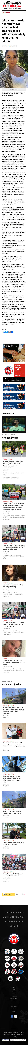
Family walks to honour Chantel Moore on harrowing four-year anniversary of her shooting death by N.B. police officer (13, 506)
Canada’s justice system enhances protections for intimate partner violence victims (11, 779)
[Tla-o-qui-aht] (7, 972)
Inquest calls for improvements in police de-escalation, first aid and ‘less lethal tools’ (13, 547)
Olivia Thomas (6, 880)
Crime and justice (11, 684)
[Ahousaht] (7, 952)
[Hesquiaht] (7, 959)
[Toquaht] (14, 972)
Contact (14, 1011)
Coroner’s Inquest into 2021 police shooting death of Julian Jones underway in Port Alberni (13, 745)
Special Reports (14, 998)
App (16, 1037)
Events (14, 994)
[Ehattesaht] (21, 952)
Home (14, 987)
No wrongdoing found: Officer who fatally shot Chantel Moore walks (13, 662)
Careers (14, 991)
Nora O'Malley (6, 469)
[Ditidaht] (14, 952)
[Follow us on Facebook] (12, 1016)
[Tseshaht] (21, 972)
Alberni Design (20, 1034)
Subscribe (14, 1006)
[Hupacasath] (14, 959)
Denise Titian (7, 46)
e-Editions (14, 1001)
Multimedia (14, 996)
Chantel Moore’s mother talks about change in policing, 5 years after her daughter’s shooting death (13, 464)
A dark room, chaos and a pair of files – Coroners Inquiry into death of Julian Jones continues (13, 710)
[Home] (11, 5)
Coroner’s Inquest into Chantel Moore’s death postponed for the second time (13, 624)
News (14, 989)
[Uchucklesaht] (10, 979)
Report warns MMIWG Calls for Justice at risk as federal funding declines (13, 876)
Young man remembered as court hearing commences (12, 812)
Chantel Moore (10, 437)
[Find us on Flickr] (15, 1016)
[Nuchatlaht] (21, 965)
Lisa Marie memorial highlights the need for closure (13, 843)
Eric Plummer (6, 551)
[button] (14, 69)
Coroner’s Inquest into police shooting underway (13, 586)
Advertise (14, 1009)
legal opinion (12, 226)
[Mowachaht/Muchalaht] (14, 965)
